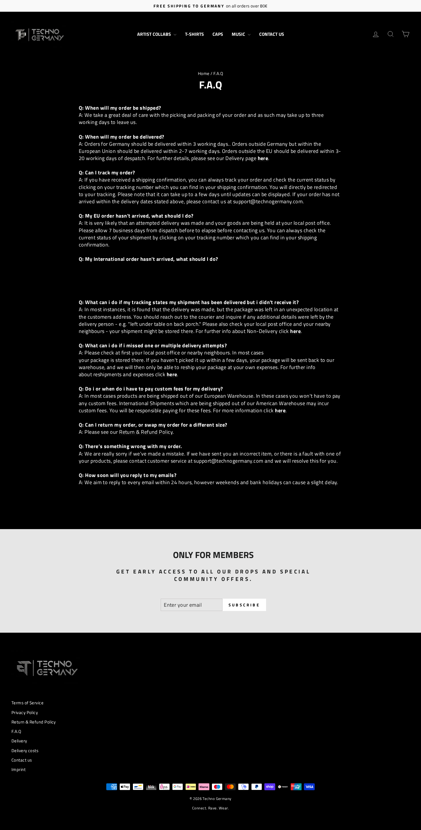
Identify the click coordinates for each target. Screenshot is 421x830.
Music (239, 34)
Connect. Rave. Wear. (210, 808)
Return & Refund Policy (146, 432)
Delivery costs (24, 750)
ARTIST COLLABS (154, 34)
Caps (218, 34)
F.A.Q (16, 731)
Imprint (18, 769)
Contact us (271, 34)
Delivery (19, 741)
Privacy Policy (24, 712)
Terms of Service (27, 702)
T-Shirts (194, 34)
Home (204, 73)
